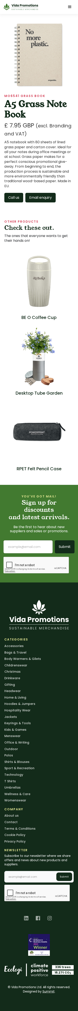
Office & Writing (16, 742)
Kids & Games (15, 729)
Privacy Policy (15, 841)
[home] (20, 6)
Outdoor (11, 749)
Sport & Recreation (19, 768)
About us (11, 815)
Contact (11, 822)
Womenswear (15, 800)
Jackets (10, 717)
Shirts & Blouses (16, 762)
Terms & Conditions (20, 828)
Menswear (12, 736)
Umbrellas (12, 787)
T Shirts (10, 781)
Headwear (12, 691)
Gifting (9, 684)
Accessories (14, 646)
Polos (8, 755)
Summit (48, 991)
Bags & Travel (15, 652)
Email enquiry (40, 197)
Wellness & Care (17, 794)
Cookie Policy (14, 835)
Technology (13, 774)
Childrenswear (15, 665)
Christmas (12, 671)
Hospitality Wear (17, 710)
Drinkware (12, 678)
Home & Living (15, 697)
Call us (13, 197)
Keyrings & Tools (17, 723)
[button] (70, 7)
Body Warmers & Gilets (22, 659)
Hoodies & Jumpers (19, 704)
